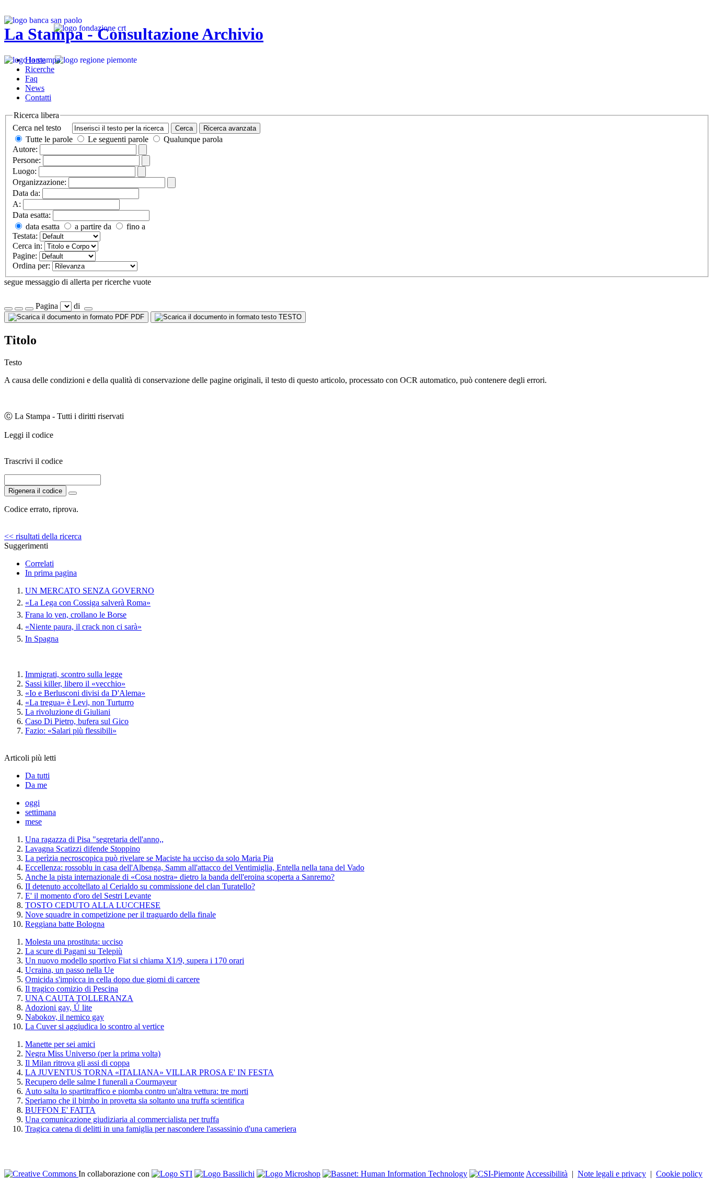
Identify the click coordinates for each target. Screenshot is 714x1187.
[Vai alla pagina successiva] (88, 308)
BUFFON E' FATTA (60, 1109)
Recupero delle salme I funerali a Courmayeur (101, 1081)
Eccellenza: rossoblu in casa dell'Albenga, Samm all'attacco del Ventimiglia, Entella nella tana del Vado (194, 867)
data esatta (42, 226)
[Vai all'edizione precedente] (8, 308)
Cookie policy (679, 1173)
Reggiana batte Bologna (65, 924)
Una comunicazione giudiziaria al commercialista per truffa (122, 1119)
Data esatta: (32, 215)
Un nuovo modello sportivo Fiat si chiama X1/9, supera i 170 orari (134, 960)
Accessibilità (547, 1173)
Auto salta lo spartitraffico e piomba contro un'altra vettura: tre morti (136, 1091)
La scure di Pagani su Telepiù (73, 951)
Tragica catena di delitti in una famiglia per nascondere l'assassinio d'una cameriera (160, 1128)
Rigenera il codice (35, 491)
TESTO (289, 317)
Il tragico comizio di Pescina (71, 988)
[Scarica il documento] (72, 493)
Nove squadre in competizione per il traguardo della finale (120, 914)
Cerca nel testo (37, 127)
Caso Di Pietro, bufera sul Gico (77, 721)
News (34, 88)
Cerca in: (27, 245)
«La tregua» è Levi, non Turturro (79, 702)
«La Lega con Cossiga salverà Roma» (88, 602)
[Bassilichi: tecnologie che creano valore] (224, 1173)
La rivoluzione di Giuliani (67, 711)
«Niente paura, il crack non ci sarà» (83, 626)
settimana (40, 812)
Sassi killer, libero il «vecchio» (75, 683)
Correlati (39, 563)
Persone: (27, 160)
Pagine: (25, 255)
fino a (134, 226)
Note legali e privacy (612, 1173)
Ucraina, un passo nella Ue (69, 969)
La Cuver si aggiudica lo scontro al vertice (94, 1026)
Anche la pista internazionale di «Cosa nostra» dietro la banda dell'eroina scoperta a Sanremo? (180, 876)
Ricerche (39, 69)
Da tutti (37, 775)
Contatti (38, 97)
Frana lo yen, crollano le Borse (75, 614)
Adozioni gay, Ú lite (58, 1007)
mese (33, 821)
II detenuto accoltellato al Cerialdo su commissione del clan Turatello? (140, 886)
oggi (32, 802)
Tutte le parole (49, 139)
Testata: (25, 235)
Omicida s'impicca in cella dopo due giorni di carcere (112, 979)
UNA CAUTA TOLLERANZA (79, 998)
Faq (31, 78)
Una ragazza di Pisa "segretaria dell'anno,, (94, 839)
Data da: (26, 193)
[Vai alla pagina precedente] (29, 308)
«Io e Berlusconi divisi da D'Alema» (85, 693)
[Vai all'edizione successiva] (19, 308)
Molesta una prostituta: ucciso (74, 941)
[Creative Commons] (41, 1173)
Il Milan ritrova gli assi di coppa (77, 1062)
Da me (36, 785)
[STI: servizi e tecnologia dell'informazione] (172, 1173)
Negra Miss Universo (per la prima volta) (92, 1053)
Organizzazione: (39, 182)
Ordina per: (31, 265)
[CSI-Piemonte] (496, 1173)
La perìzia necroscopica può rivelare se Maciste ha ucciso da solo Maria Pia (149, 858)
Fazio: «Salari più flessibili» (71, 730)
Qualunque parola (192, 139)
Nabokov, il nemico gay (64, 1017)
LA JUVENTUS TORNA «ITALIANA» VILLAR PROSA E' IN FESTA (149, 1072)
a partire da (92, 226)
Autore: (25, 149)
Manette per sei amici (60, 1044)
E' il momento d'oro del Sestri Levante (88, 895)
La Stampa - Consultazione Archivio (133, 34)
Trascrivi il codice (33, 461)
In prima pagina (51, 572)
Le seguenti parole (118, 139)
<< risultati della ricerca (43, 536)
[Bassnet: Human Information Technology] (395, 1173)
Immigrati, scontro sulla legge (73, 674)
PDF (136, 317)
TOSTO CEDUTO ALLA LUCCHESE (92, 905)
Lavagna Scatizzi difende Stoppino (82, 848)
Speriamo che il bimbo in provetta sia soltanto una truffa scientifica (134, 1100)
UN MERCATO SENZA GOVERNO (89, 590)
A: (17, 204)
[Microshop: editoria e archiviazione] (288, 1173)
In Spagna (42, 638)
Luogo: (25, 171)
